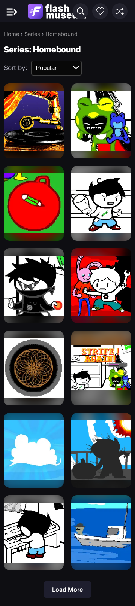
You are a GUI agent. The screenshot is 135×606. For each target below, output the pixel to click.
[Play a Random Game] (120, 11)
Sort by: (15, 67)
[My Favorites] (100, 11)
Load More (67, 589)
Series (32, 34)
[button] (80, 11)
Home (11, 34)
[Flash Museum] (57, 11)
